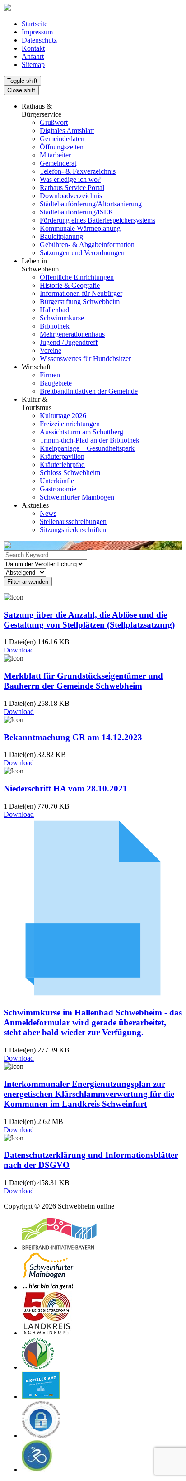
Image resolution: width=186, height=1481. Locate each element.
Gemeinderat (58, 163)
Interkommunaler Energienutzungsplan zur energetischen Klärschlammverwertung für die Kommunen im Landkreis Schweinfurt (89, 1094)
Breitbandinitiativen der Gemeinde (89, 391)
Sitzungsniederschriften (73, 529)
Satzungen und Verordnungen (82, 253)
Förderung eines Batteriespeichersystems (97, 220)
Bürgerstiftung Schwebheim (80, 301)
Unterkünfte (57, 481)
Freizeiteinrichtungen (70, 424)
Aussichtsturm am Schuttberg (81, 432)
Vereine (50, 350)
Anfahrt (33, 56)
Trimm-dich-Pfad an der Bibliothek (90, 440)
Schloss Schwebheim (70, 472)
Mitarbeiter (55, 155)
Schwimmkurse (62, 318)
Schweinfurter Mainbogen (77, 497)
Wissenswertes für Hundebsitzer (85, 358)
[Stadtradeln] (37, 1469)
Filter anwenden (27, 581)
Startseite (34, 24)
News (48, 513)
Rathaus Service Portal (72, 187)
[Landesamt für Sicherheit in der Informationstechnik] (41, 1435)
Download (19, 650)
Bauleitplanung (61, 236)
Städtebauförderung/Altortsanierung (91, 204)
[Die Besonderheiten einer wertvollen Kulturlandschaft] (38, 1367)
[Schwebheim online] (7, 8)
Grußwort (54, 122)
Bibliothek (55, 326)
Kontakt (33, 48)
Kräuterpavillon (62, 456)
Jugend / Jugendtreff (69, 342)
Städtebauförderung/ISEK (77, 212)
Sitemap (33, 64)
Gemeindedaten (62, 139)
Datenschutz (39, 40)
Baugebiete (56, 383)
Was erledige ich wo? (70, 179)
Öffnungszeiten (62, 147)
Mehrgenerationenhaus (72, 334)
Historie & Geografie (70, 285)
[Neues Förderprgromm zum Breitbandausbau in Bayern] (59, 1248)
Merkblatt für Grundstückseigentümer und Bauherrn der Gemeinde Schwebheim (83, 680)
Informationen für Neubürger (81, 293)
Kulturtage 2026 (63, 415)
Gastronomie (58, 489)
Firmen (50, 375)
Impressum (37, 32)
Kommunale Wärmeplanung (80, 228)
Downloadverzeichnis (71, 196)
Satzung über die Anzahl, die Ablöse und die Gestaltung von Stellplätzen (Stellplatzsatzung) (89, 619)
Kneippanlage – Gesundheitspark (87, 448)
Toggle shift (22, 80)
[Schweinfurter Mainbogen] (48, 1287)
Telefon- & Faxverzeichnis (78, 171)
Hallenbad (54, 310)
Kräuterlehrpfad (62, 464)
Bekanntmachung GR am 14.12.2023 (73, 737)
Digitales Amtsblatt (67, 130)
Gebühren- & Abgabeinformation (87, 244)
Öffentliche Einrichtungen (77, 277)
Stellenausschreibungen (73, 521)
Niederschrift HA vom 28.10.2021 (65, 788)
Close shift (21, 90)
